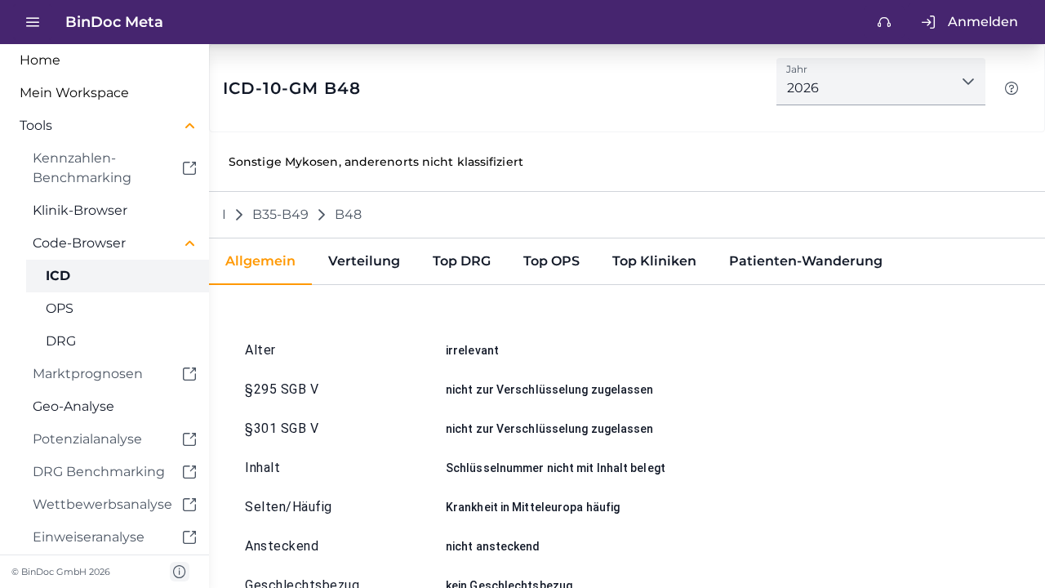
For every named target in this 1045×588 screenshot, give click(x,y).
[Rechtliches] (179, 571)
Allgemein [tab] (260, 261)
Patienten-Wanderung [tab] (806, 261)
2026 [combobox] (803, 88)
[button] (104, 125)
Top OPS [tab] (551, 261)
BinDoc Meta (114, 22)
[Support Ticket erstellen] (884, 22)
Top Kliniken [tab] (654, 261)
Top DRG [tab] (462, 261)
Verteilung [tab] (364, 261)
